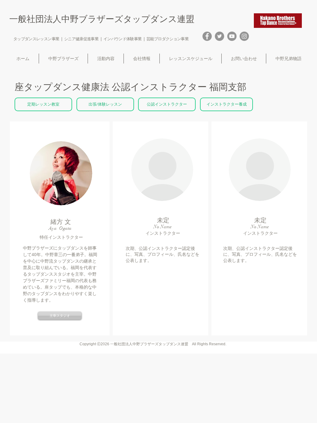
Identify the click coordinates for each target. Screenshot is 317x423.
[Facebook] (207, 36)
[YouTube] (232, 36)
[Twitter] (219, 36)
